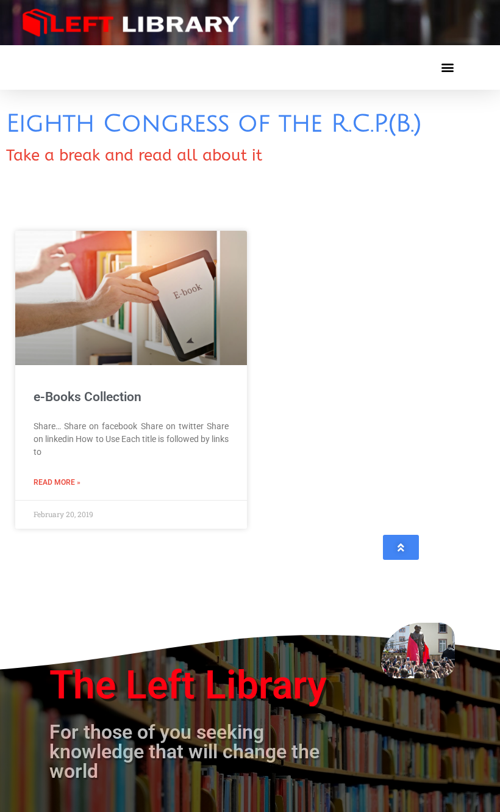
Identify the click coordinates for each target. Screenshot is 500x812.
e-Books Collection (87, 397)
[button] (447, 67)
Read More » (57, 482)
